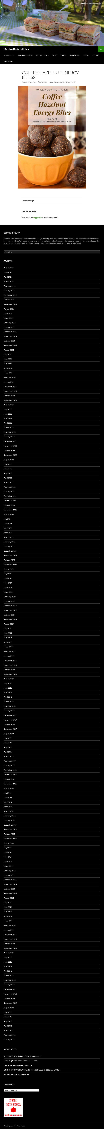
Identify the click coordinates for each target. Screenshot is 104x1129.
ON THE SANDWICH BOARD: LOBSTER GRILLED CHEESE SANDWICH (32, 1070)
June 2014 (8, 907)
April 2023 (8, 423)
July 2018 (7, 683)
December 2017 (10, 715)
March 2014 (8, 921)
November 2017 (10, 720)
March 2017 (8, 756)
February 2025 (9, 322)
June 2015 (8, 852)
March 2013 (8, 975)
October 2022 (9, 450)
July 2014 (7, 902)
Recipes (63, 55)
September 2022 (10, 455)
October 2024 (9, 341)
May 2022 (8, 473)
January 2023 (9, 437)
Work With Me (74, 55)
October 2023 (9, 396)
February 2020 (9, 596)
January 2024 (9, 382)
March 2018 (8, 701)
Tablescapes (8, 61)
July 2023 (7, 409)
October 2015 (9, 834)
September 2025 (10, 304)
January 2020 (9, 601)
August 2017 (9, 733)
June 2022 (8, 469)
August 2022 (9, 459)
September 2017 (10, 729)
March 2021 (8, 537)
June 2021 (8, 523)
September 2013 (10, 948)
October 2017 (9, 724)
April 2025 (8, 313)
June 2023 (8, 414)
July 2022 (7, 464)
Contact (96, 55)
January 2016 (9, 820)
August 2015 (9, 843)
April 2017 (8, 752)
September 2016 (10, 784)
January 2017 (9, 765)
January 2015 (9, 875)
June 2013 (8, 962)
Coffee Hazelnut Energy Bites (63, 82)
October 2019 (9, 615)
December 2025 (10, 295)
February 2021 (9, 542)
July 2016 (7, 793)
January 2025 (9, 327)
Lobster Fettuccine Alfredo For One (18, 1065)
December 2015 (10, 825)
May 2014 (8, 912)
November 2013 (10, 939)
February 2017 (9, 761)
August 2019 (9, 624)
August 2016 (9, 788)
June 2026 (8, 272)
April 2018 (8, 697)
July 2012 (7, 1012)
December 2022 (10, 441)
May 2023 (8, 418)
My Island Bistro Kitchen (16, 49)
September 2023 (10, 400)
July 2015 (7, 848)
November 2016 (10, 775)
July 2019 (7, 628)
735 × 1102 (44, 82)
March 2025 (8, 318)
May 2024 (8, 364)
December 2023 (10, 386)
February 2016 (9, 816)
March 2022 (8, 482)
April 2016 (8, 807)
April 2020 (8, 587)
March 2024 (8, 373)
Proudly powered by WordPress (14, 1126)
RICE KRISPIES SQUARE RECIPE (16, 1074)
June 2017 (8, 743)
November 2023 (10, 391)
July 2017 (7, 738)
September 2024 (10, 345)
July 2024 (7, 354)
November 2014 (10, 884)
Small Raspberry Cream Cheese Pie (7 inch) (21, 1061)
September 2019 (10, 619)
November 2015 (10, 829)
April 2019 (8, 642)
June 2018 (8, 688)
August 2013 (9, 953)
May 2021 (8, 528)
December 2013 (10, 934)
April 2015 (8, 861)
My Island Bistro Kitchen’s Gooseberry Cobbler (22, 1056)
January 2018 (9, 711)
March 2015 (8, 866)
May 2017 (8, 747)
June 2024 (8, 359)
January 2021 (9, 546)
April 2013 (8, 971)
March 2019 (8, 647)
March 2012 (8, 1030)
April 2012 (8, 1026)
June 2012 (8, 1017)
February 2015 (9, 870)
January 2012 (9, 1039)
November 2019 (10, 610)
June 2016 (8, 797)
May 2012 (8, 1021)
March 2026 (8, 281)
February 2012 (9, 1035)
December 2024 (10, 332)
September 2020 (10, 564)
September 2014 (10, 893)
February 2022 (9, 487)
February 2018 (9, 706)
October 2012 (9, 998)
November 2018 (10, 665)
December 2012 (10, 989)
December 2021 (10, 496)
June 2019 (8, 633)
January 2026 (9, 290)
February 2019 (9, 651)
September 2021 (10, 510)
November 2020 (10, 555)
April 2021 (8, 533)
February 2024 (9, 377)
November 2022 (10, 446)
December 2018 (10, 660)
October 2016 (9, 779)
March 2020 (8, 592)
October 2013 (9, 944)
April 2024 (8, 368)
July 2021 (7, 519)
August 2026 (9, 268)
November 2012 (10, 994)
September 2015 (10, 838)
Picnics (54, 55)
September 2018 (10, 674)
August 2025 (9, 309)
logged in (37, 217)
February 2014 (9, 925)
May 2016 (8, 802)
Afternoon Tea (9, 55)
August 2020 (9, 569)
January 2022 (9, 491)
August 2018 (9, 679)
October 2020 (9, 560)
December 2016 (10, 770)
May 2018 (8, 692)
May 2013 (8, 966)
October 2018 (9, 670)
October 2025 (9, 300)
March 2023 (8, 427)
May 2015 (8, 857)
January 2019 (9, 656)
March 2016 (8, 811)
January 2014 (9, 930)
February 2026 (9, 286)
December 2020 (10, 551)
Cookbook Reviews (25, 55)
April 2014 (8, 916)
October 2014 (9, 889)
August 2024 (9, 350)
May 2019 (8, 638)
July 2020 (7, 574)
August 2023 (9, 405)
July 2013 (7, 957)
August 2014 (9, 898)
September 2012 (10, 1003)
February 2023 (9, 432)
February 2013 (9, 980)
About (85, 55)
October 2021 (9, 505)
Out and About (41, 55)
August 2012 (9, 1007)
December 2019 (10, 606)
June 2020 (8, 578)
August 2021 (9, 514)
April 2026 (8, 277)
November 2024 (10, 336)
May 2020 (8, 583)
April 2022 (8, 478)
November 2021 (10, 501)
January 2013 (9, 985)
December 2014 (10, 880)
